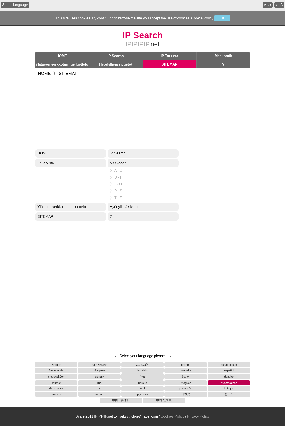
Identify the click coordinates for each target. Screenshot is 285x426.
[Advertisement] (142, 113)
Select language (15, 5)
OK (222, 18)
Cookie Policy (202, 18)
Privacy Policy (198, 416)
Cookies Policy (172, 416)
